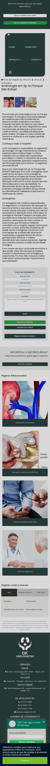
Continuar (25, 761)
